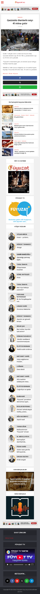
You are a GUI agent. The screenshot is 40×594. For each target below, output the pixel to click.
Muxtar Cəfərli (25, 115)
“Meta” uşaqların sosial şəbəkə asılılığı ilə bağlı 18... (24, 152)
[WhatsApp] (27, 581)
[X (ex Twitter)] (22, 581)
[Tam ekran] (32, 564)
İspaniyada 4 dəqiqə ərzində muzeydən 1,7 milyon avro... (23, 109)
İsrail (10, 73)
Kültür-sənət (17, 141)
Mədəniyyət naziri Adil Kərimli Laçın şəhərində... (23, 126)
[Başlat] (8, 564)
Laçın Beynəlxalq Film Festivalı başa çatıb (24, 143)
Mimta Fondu (9, 538)
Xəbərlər (20, 17)
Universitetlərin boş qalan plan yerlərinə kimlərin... (24, 135)
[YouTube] (17, 581)
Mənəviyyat (17, 115)
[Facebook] (12, 581)
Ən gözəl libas (18, 117)
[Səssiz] (29, 564)
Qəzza (16, 73)
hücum (6, 73)
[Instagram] (7, 581)
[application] (20, 557)
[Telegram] (31, 581)
